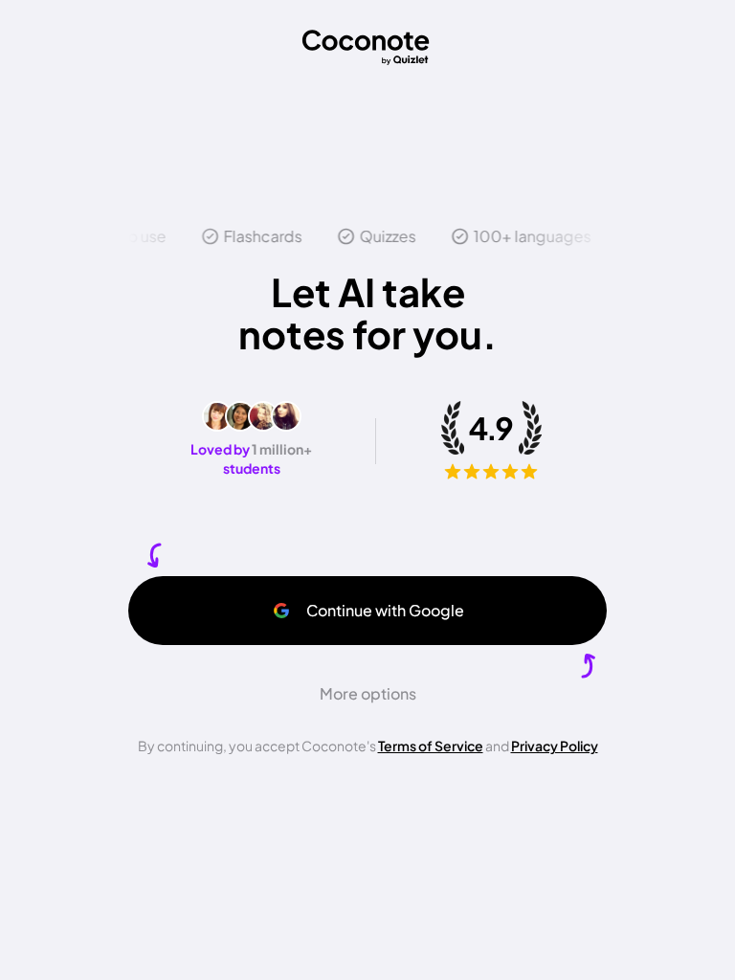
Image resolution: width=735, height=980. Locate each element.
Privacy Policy (554, 745)
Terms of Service (430, 745)
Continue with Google (385, 610)
